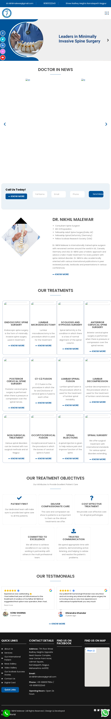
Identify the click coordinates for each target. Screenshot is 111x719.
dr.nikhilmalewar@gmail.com (19, 3)
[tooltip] (2, 33)
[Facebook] (95, 710)
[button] (108, 40)
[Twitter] (98, 710)
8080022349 (50, 3)
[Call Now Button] (6, 713)
